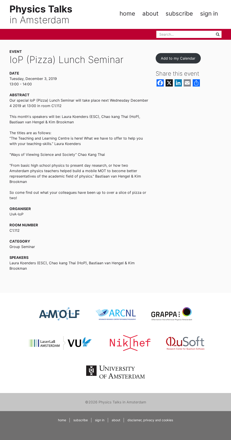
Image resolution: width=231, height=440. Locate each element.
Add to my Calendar (178, 58)
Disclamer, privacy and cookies (150, 420)
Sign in (209, 13)
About (150, 13)
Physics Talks (40, 8)
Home (127, 13)
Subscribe (179, 13)
